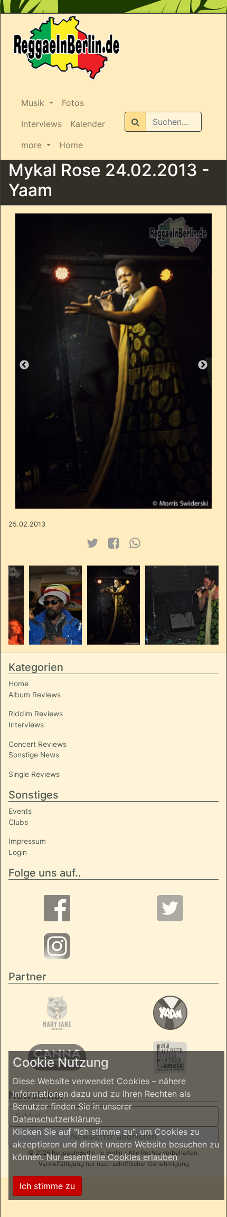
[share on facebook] (114, 543)
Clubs (18, 822)
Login (17, 852)
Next (202, 365)
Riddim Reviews (35, 713)
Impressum (27, 841)
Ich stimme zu (47, 1186)
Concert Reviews (37, 744)
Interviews (41, 124)
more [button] (32, 145)
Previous (24, 365)
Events (20, 811)
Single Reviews (34, 774)
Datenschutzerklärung (56, 1119)
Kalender (87, 124)
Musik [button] (34, 103)
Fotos (73, 103)
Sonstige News (33, 755)
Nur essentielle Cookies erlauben (111, 1157)
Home (71, 145)
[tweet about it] (91, 543)
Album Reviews (34, 694)
